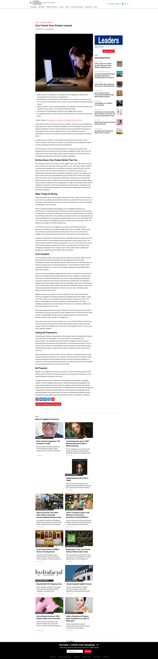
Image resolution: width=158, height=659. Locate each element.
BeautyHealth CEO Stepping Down (49, 584)
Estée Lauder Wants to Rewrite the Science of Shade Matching (104, 85)
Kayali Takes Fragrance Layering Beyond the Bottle (105, 123)
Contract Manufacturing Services (102, 71)
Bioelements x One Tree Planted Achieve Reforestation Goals (78, 550)
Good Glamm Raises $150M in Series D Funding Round (47, 550)
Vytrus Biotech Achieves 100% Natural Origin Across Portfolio (48, 617)
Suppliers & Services (46, 22)
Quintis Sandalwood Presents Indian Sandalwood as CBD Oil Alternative (77, 618)
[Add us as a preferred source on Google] (52, 399)
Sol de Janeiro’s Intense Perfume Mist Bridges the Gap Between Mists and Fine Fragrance (104, 95)
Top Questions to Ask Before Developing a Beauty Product (64, 120)
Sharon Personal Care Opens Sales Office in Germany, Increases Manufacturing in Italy (48, 515)
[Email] (37, 399)
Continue (87, 651)
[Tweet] (49, 399)
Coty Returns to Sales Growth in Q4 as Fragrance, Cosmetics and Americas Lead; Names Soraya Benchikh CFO (105, 114)
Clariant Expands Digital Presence (79, 584)
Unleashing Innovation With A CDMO (77, 479)
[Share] (41, 399)
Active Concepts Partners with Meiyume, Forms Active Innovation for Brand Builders (77, 515)
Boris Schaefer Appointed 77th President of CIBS (48, 442)
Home (37, 22)
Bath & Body (97, 101)
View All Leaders (109, 51)
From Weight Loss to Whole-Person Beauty (104, 104)
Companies (39, 438)
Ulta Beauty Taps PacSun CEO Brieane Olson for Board (104, 132)
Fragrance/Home (98, 90)
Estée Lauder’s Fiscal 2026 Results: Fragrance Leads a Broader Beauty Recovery (103, 65)
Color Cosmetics (98, 61)
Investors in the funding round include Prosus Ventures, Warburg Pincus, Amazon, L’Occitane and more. (49, 557)
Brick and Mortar (98, 128)
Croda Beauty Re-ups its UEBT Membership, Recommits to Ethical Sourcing (77, 443)
